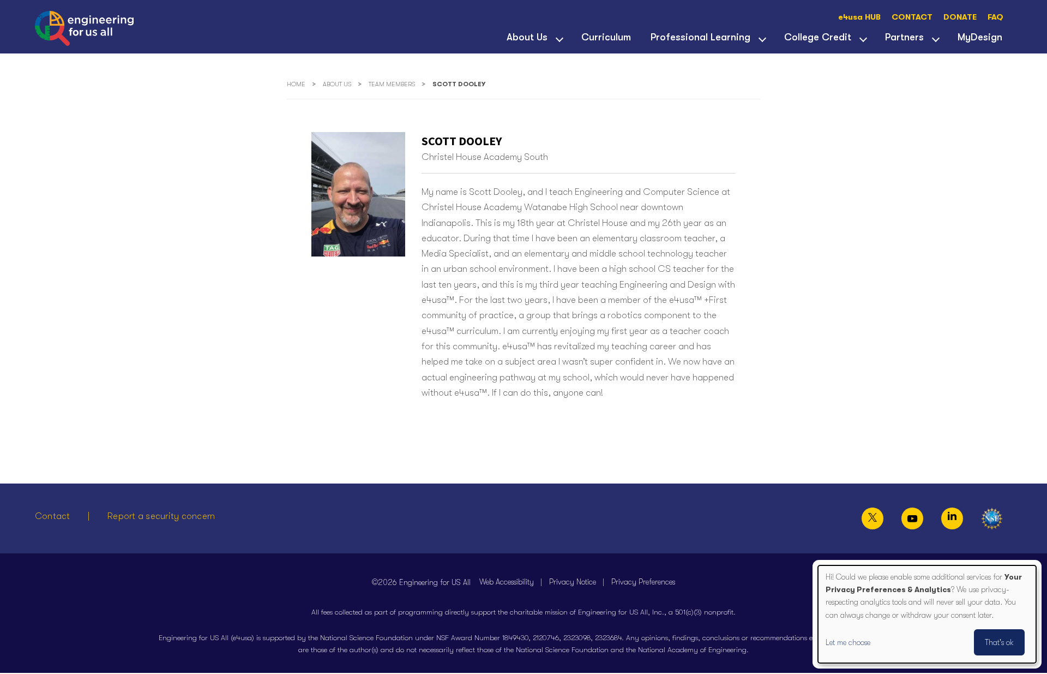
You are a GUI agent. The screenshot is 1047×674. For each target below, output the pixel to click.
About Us (527, 37)
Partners (904, 37)
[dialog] (927, 614)
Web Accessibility (506, 581)
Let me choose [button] (848, 642)
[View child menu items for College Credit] (863, 38)
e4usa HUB (859, 17)
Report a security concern (161, 516)
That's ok (999, 642)
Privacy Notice (572, 581)
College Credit (817, 37)
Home (296, 84)
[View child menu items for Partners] (936, 38)
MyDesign (980, 37)
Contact (52, 516)
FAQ (995, 17)
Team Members (392, 84)
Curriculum (606, 37)
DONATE (960, 17)
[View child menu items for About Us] (559, 38)
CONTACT (912, 17)
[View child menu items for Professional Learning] (762, 38)
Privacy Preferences (643, 581)
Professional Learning (700, 37)
